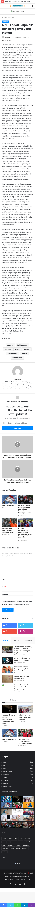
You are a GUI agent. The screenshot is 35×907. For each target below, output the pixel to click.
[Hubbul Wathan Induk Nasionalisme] (7, 679)
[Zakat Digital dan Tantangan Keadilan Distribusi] (6, 818)
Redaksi (7, 37)
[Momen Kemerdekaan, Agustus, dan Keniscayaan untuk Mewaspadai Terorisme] (25, 522)
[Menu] (2, 6)
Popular (5, 640)
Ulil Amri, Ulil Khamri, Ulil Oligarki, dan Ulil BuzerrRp (23, 659)
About (12, 879)
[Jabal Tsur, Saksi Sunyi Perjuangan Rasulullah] (25, 709)
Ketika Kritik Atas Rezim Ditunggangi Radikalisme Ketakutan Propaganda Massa (25, 509)
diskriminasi (22, 345)
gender (8, 349)
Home (5, 17)
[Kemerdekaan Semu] (9, 499)
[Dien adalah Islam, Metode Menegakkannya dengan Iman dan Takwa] (9, 709)
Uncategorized (7, 786)
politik (24, 353)
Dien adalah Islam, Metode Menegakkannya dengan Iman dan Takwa (8, 719)
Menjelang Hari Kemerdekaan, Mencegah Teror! (8, 530)
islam (18, 349)
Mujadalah (11, 17)
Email (4, 587)
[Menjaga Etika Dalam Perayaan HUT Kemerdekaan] (25, 733)
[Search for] (33, 6)
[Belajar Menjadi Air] (17, 818)
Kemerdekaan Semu (9, 505)
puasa (18, 845)
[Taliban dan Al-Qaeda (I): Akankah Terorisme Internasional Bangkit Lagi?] (7, 649)
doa (16, 838)
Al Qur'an (5, 762)
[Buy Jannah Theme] (17, 11)
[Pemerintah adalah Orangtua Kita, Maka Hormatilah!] (7, 669)
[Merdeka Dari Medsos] (6, 799)
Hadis (4, 768)
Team (17, 879)
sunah (18, 848)
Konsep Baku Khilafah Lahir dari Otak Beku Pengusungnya (22, 687)
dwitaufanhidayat (25, 838)
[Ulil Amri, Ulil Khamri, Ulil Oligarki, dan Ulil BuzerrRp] (7, 660)
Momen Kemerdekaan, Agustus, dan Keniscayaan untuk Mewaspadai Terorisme (25, 533)
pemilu (27, 349)
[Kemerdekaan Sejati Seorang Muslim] (28, 805)
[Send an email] (9, 37)
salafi (12, 848)
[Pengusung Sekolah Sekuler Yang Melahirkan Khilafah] (28, 825)
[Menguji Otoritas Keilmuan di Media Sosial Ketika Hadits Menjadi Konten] (6, 812)
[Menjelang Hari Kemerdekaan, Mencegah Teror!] (9, 522)
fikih (4, 842)
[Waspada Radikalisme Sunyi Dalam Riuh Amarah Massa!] (17, 825)
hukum (14, 842)
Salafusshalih (26, 876)
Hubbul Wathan (7, 771)
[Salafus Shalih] (17, 6)
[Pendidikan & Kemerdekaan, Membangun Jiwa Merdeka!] (28, 812)
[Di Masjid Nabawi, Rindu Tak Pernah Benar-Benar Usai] (28, 818)
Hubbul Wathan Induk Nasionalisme (21, 677)
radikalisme (17, 358)
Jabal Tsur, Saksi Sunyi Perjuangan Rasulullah (18, 1)
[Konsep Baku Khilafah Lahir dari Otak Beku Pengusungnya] (7, 687)
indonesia (27, 842)
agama (10, 345)
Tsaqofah (5, 780)
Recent (16, 640)
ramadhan (5, 848)
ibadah (20, 842)
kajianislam (11, 845)
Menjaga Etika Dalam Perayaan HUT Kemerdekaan (25, 741)
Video (6, 777)
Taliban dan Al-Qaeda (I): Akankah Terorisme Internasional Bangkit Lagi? (23, 650)
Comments (28, 640)
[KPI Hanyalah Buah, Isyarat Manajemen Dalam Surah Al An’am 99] (17, 812)
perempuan (13, 353)
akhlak (11, 838)
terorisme (24, 848)
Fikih (4, 765)
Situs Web (5, 594)
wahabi (5, 852)
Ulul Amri (5, 783)
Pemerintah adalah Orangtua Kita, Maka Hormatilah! (21, 669)
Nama (4, 579)
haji (9, 842)
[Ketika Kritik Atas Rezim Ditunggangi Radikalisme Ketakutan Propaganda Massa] (25, 499)
